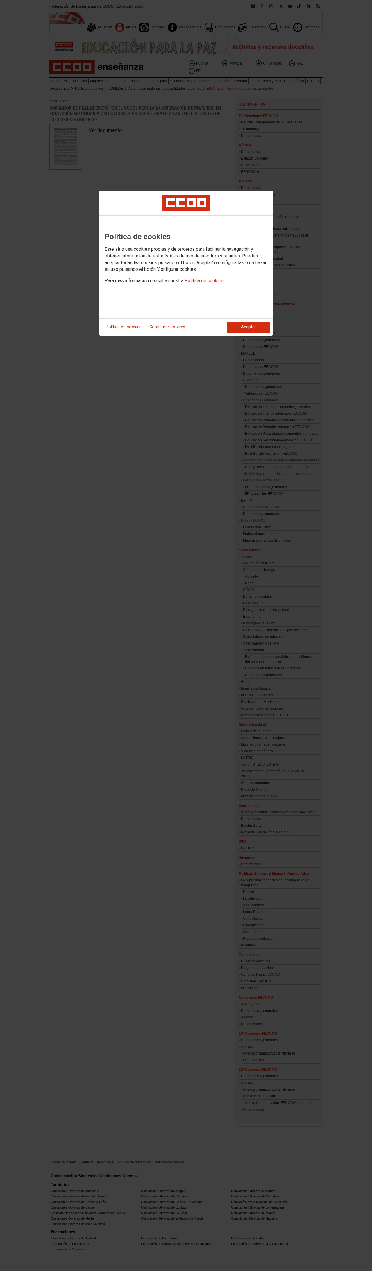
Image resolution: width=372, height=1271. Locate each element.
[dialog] (186, 263)
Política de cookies (204, 280)
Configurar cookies (167, 327)
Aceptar (248, 327)
